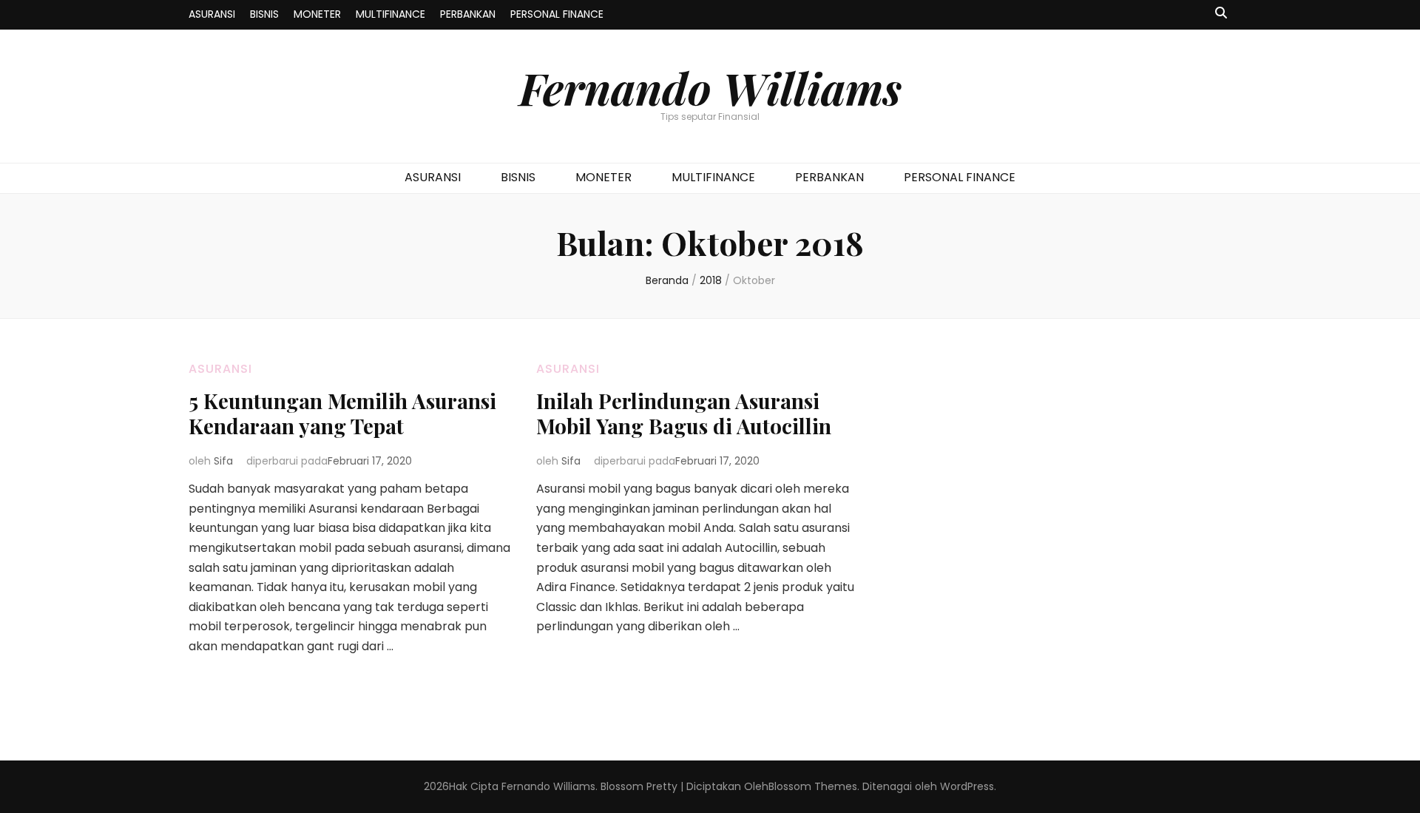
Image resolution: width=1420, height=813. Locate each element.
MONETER (317, 14)
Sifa (223, 460)
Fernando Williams (710, 87)
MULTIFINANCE (390, 14)
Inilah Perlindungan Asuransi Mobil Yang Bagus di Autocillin (683, 413)
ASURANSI (212, 14)
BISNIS (264, 14)
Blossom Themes (812, 786)
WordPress (967, 786)
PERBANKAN (468, 14)
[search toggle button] (1221, 14)
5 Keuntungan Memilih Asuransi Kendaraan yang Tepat (342, 413)
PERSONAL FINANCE (557, 14)
